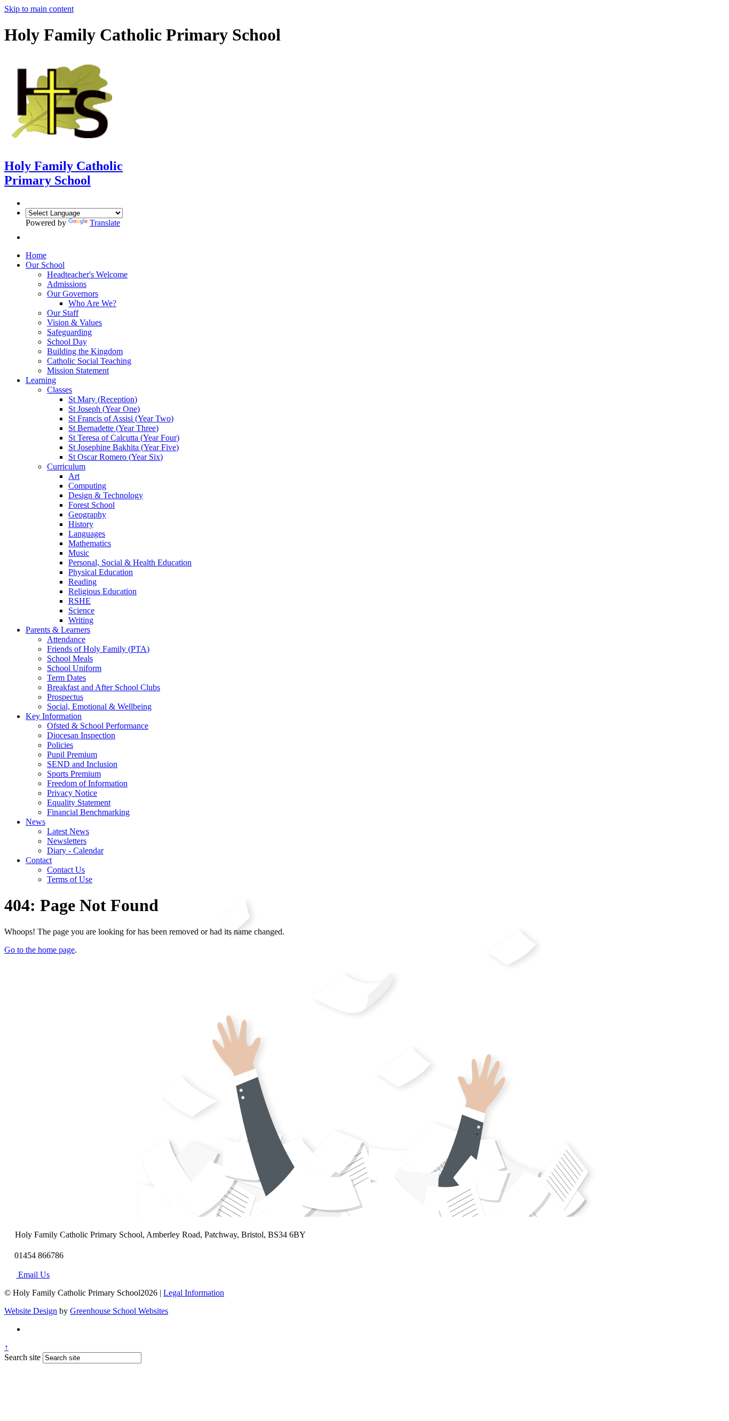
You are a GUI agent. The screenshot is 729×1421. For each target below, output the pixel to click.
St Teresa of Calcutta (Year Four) (123, 437)
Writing (80, 620)
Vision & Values (74, 322)
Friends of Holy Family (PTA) (98, 648)
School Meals (70, 658)
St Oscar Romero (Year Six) (115, 456)
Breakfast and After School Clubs (103, 687)
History (80, 524)
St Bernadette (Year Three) (113, 428)
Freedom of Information (87, 783)
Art (74, 476)
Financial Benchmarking (88, 812)
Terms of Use (69, 879)
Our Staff (62, 312)
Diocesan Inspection (81, 735)
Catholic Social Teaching (89, 360)
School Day (67, 341)
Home (36, 255)
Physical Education (100, 572)
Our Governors (72, 293)
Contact (39, 860)
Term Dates (66, 677)
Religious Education (102, 591)
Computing (87, 485)
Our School (45, 264)
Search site (22, 1357)
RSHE (79, 600)
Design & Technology (105, 495)
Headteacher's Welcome (87, 274)
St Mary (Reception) (102, 399)
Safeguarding (69, 332)
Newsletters (66, 840)
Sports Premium (74, 773)
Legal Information (193, 1292)
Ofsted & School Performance (97, 725)
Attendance (66, 639)
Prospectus (65, 696)
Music (78, 552)
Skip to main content (39, 8)
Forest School (91, 504)
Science (81, 610)
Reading (82, 581)
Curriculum (66, 466)
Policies (60, 744)
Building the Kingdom (85, 351)
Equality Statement (78, 802)
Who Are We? (92, 303)
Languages (86, 533)
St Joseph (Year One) (104, 408)
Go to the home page (39, 949)
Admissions (66, 284)
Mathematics (89, 543)
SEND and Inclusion (82, 764)
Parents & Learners (58, 629)
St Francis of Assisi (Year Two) (120, 418)
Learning (41, 380)
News (35, 821)
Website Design (30, 1310)
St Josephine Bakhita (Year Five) (123, 447)
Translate (105, 222)
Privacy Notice (72, 792)
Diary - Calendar (75, 850)
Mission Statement (78, 370)
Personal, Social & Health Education (130, 562)
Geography (87, 514)
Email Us (33, 1274)
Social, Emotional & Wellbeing (99, 706)
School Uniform (74, 668)
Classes (59, 389)
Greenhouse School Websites (119, 1310)
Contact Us (66, 869)
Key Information (54, 716)
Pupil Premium (72, 754)
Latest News (68, 831)
